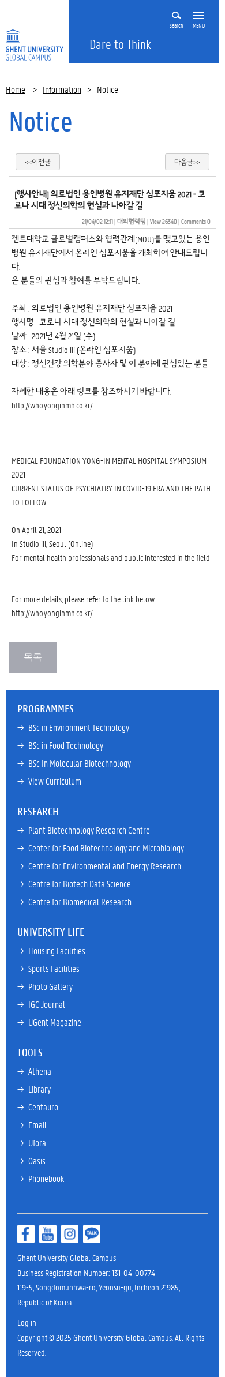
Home (15, 89)
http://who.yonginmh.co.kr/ (52, 405)
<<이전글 (38, 162)
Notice (41, 121)
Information (62, 89)
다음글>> (187, 162)
